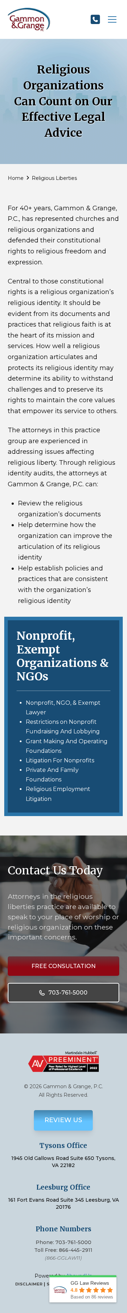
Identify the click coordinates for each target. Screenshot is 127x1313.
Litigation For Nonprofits (60, 760)
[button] (112, 19)
